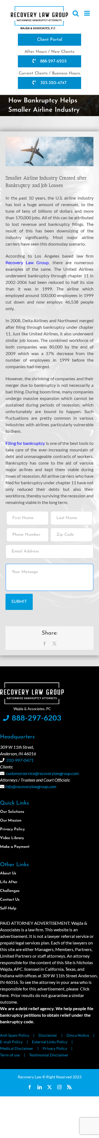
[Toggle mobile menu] (87, 13)
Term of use (10, 1055)
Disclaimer (47, 1035)
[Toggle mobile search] (76, 13)
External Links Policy (49, 1041)
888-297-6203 (53, 61)
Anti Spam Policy (14, 1035)
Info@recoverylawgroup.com (30, 786)
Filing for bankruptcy (25, 443)
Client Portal (49, 40)
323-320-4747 (53, 83)
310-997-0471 (20, 760)
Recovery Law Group (27, 262)
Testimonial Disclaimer (48, 1055)
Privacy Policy (55, 1048)
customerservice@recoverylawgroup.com (42, 773)
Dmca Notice (78, 1035)
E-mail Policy (11, 1041)
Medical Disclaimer (16, 1048)
